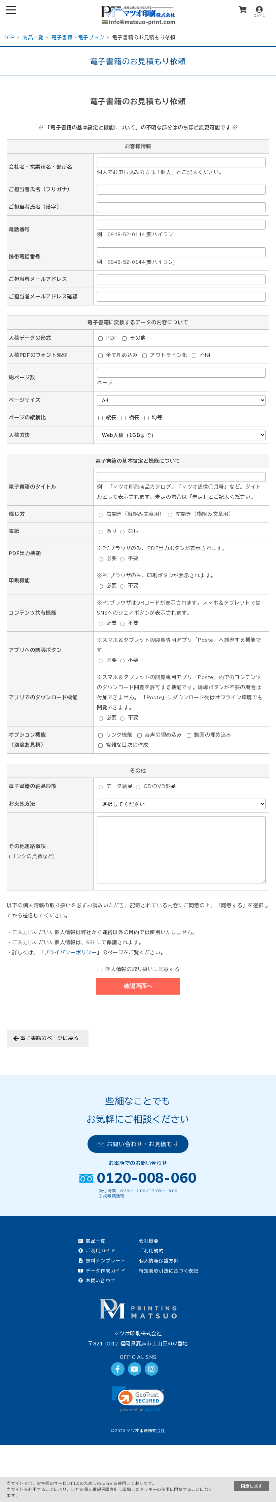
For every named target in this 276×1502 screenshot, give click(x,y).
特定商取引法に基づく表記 (169, 1271)
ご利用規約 (151, 1250)
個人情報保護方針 (159, 1260)
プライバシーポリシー (70, 952)
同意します (252, 1486)
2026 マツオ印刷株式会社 (140, 1430)
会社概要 (149, 1241)
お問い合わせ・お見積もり (143, 1144)
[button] (138, 1399)
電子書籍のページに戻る (49, 1038)
